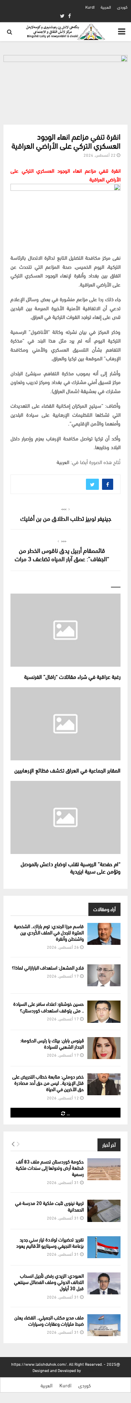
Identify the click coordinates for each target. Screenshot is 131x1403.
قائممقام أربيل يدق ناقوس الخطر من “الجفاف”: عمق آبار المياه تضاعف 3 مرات (62, 554)
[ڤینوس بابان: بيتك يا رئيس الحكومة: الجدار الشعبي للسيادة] (104, 1048)
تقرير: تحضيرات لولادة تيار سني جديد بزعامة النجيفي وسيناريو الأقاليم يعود (50, 1242)
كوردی (122, 7)
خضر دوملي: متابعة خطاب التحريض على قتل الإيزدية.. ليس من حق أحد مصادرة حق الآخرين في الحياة (48, 1082)
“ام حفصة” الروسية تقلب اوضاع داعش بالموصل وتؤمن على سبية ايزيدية (71, 867)
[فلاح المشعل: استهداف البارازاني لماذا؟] (104, 975)
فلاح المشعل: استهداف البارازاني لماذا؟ (48, 967)
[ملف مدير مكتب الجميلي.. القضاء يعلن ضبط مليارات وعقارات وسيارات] (104, 1325)
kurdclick (90, 1370)
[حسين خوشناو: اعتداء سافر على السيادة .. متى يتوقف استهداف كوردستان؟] (104, 1011)
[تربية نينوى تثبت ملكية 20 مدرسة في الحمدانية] (104, 1211)
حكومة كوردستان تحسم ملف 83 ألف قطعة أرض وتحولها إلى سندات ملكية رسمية (50, 1167)
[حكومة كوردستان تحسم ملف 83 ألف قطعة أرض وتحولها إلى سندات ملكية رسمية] (104, 1169)
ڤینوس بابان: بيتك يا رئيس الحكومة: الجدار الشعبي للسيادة (52, 1043)
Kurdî (90, 7)
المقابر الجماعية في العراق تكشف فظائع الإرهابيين (67, 770)
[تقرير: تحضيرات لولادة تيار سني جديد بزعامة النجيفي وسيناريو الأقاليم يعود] (104, 1247)
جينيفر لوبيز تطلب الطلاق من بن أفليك (65, 518)
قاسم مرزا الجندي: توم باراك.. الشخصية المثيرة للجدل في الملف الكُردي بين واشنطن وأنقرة (49, 932)
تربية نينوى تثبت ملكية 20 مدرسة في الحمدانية (49, 1206)
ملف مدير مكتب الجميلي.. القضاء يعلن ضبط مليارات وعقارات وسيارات (49, 1320)
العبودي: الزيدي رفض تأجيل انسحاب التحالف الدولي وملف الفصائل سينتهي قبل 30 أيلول (49, 1282)
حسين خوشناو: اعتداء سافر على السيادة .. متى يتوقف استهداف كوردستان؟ (48, 1006)
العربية (106, 7)
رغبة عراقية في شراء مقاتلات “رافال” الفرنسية (72, 676)
